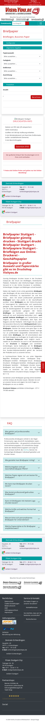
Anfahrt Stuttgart (12, 674)
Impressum (8, 612)
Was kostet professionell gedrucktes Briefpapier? (19, 493)
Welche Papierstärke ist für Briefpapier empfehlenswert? (20, 527)
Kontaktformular (32, 607)
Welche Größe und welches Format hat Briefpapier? (20, 510)
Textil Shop (8, 690)
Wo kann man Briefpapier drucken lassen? (18, 485)
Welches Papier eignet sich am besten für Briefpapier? (21, 476)
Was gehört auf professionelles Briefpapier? (17, 432)
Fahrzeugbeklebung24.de (13, 688)
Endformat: (7, 68)
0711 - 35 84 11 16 (34, 3)
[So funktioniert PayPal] (8, 628)
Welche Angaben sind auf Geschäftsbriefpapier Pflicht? (16, 468)
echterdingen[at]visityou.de (12, 5)
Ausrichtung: (7, 75)
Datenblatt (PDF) (22, 146)
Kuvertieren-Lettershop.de (13, 685)
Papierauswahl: (8, 53)
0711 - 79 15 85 (12, 3)
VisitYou (26, 450)
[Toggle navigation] (41, 23)
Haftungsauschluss (11, 610)
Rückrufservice (31, 619)
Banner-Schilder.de (11, 683)
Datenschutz (8, 601)
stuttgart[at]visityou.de (34, 5)
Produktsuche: (6, 23)
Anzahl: (5, 90)
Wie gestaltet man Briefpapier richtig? (20, 460)
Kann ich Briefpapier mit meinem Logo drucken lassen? (20, 502)
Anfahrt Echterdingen (14, 654)
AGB (6, 608)
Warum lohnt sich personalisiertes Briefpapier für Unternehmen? (18, 519)
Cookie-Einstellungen (11, 604)
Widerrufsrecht (9, 606)
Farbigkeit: (7, 60)
